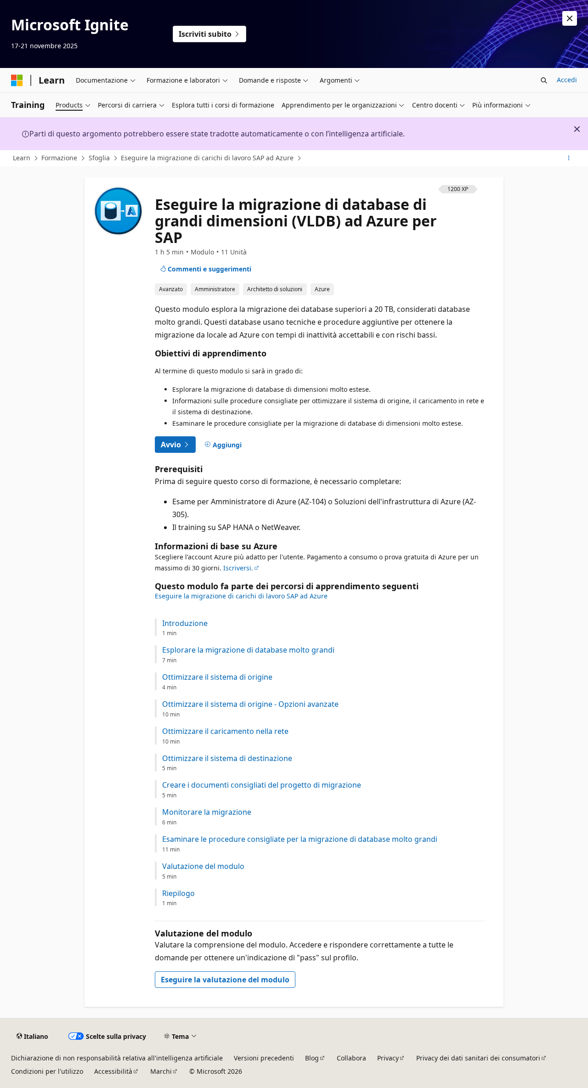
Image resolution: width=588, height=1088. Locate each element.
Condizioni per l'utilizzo (47, 1071)
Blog (312, 1058)
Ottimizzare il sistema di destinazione (227, 758)
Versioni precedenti (264, 1058)
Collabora (351, 1058)
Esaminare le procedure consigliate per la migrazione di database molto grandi (299, 839)
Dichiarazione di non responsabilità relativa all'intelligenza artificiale (117, 1058)
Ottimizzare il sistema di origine (217, 677)
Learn (21, 157)
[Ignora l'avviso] (569, 18)
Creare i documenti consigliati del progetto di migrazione (261, 785)
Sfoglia (99, 157)
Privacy (388, 1058)
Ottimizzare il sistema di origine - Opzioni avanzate (250, 704)
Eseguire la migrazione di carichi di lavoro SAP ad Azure (207, 157)
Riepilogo (178, 893)
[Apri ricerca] (544, 80)
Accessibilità (113, 1071)
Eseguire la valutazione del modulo (225, 980)
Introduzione (185, 623)
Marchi (161, 1071)
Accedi (567, 79)
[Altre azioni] (569, 158)
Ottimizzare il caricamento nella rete (225, 731)
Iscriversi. (238, 568)
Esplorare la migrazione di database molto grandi (248, 650)
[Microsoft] (17, 80)
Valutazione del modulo (203, 866)
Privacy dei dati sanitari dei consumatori (478, 1058)
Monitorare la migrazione (206, 812)
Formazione (59, 157)
